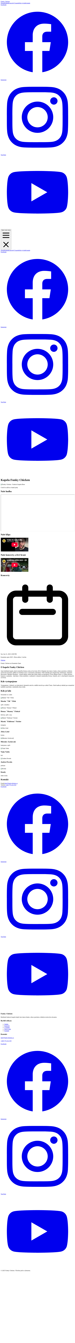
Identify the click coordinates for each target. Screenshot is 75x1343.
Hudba (6, 3)
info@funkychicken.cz (11, 783)
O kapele (16, 3)
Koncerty (11, 3)
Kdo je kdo (22, 3)
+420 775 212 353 (10, 785)
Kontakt (27, 3)
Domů (2, 3)
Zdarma (3, 660)
